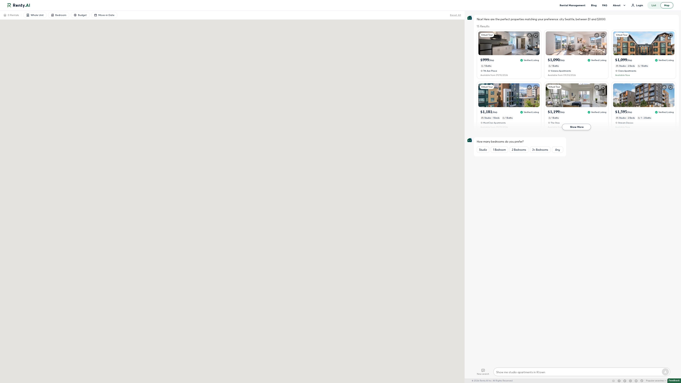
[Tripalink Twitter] (624, 380)
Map (666, 5)
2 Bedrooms (519, 149)
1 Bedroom (499, 149)
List (654, 5)
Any (557, 149)
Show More (577, 127)
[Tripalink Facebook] (619, 380)
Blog (594, 5)
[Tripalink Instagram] (630, 380)
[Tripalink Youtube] (636, 380)
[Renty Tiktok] (641, 380)
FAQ (604, 5)
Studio (483, 149)
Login (639, 5)
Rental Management (572, 5)
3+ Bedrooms (540, 149)
